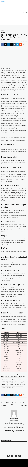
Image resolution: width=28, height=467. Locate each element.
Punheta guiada (10, 382)
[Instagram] (12, 456)
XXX (18, 384)
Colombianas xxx (8, 378)
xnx (15, 384)
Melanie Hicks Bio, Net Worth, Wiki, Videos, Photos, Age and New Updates (20, 404)
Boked (12, 376)
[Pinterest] (16, 456)
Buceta (15, 376)
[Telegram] (17, 44)
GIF (19, 378)
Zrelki (17, 385)
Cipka (3, 378)
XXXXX (9, 385)
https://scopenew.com (14, 420)
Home (2, 30)
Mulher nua (11, 381)
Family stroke (15, 378)
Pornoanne (4, 382)
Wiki (7, 384)
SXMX (22, 382)
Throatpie (3, 384)
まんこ (13, 387)
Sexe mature (16, 382)
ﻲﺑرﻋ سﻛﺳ (3, 387)
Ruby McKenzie (5, 41)
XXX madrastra (22, 384)
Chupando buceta (21, 376)
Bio (8, 376)
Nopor (16, 381)
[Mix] (20, 44)
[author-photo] (14, 416)
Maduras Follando (5, 379)
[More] (23, 44)
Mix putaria (19, 379)
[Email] (11, 44)
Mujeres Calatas (5, 381)
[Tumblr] (14, 44)
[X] (5, 44)
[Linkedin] (8, 44)
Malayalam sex (12, 379)
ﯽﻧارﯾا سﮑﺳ (9, 387)
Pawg (19, 381)
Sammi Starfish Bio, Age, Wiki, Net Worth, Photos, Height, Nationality (7, 404)
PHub (23, 381)
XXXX (6, 385)
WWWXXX (11, 384)
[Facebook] (2, 44)
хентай (21, 385)
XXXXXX (13, 385)
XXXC (3, 385)
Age (6, 376)
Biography (7, 30)
